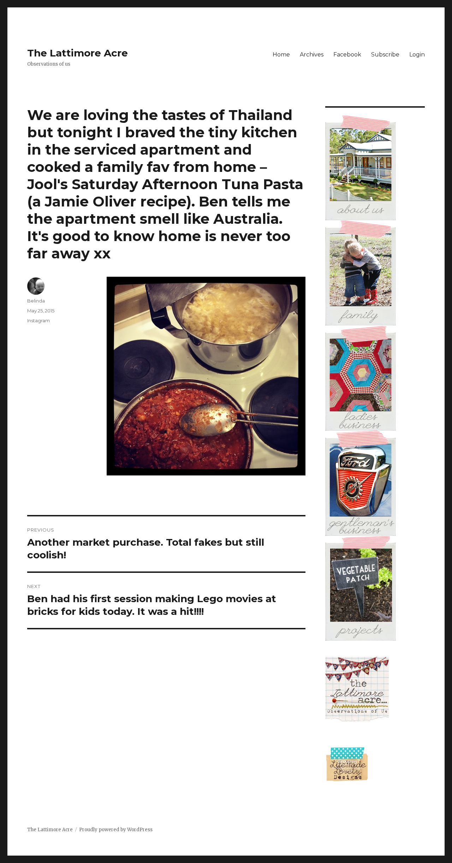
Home (281, 54)
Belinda (36, 301)
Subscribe (385, 54)
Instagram (38, 320)
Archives (311, 54)
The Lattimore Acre (77, 53)
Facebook (347, 54)
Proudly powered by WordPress (116, 830)
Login (417, 54)
